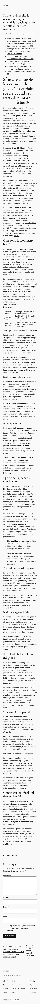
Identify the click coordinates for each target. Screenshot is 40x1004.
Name (6, 898)
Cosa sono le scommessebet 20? (20, 46)
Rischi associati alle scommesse (19, 51)
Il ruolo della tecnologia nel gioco (20, 64)
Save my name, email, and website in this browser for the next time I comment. (20, 928)
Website (6, 916)
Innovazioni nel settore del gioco (19, 69)
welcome (6, 5)
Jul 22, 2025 (7, 34)
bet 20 (16, 236)
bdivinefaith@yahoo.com (24, 34)
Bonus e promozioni (14, 54)
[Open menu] (35, 5)
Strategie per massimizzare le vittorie (21, 49)
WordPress (16, 999)
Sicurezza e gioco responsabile (19, 66)
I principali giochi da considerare (19, 56)
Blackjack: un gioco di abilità (18, 61)
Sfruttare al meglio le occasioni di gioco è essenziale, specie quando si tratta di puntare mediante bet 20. (21, 41)
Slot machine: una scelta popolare (20, 59)
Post (34, 34)
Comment (7, 875)
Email (6, 907)
